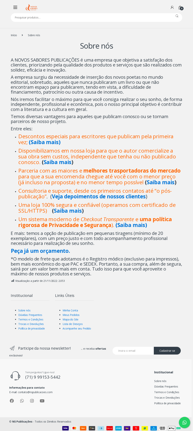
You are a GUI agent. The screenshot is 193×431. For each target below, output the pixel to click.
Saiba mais (58, 162)
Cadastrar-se (167, 350)
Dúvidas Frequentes (30, 315)
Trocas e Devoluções (31, 324)
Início (14, 35)
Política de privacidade (31, 328)
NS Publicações (22, 421)
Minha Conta (70, 310)
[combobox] (91, 17)
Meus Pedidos (71, 315)
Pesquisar (177, 17)
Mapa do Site (70, 319)
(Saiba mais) (131, 224)
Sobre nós (24, 310)
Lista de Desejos (73, 324)
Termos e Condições (30, 319)
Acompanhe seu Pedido (77, 328)
